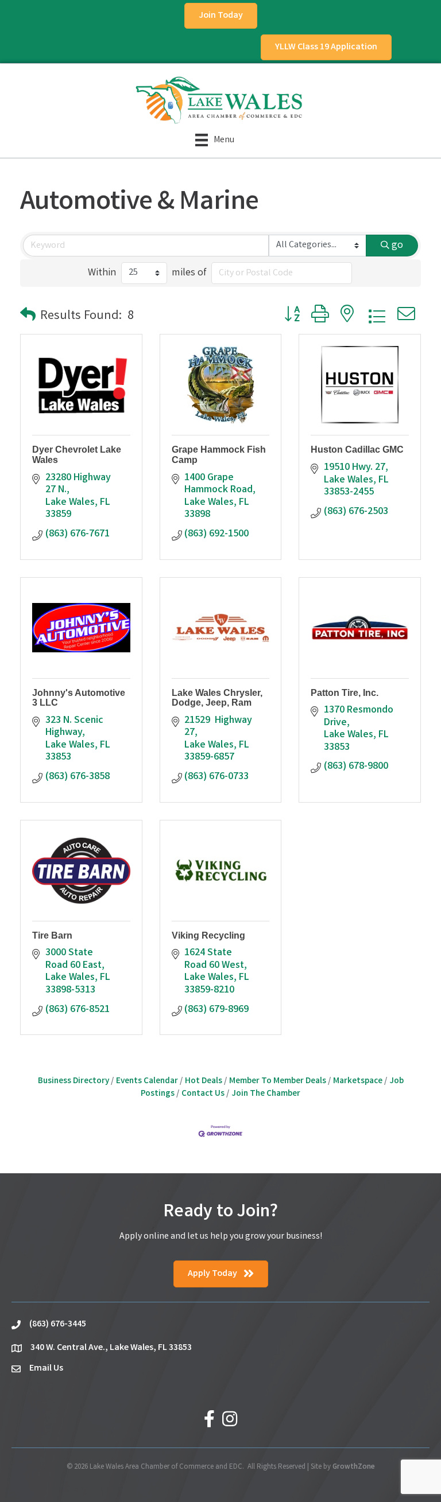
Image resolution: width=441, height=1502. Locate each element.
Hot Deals (203, 1081)
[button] (28, 317)
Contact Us (203, 1094)
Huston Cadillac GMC (357, 449)
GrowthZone (353, 1467)
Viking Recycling (208, 935)
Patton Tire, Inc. (344, 693)
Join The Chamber (265, 1094)
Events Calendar (147, 1081)
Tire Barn (52, 935)
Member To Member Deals (277, 1081)
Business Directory (73, 1081)
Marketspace (357, 1081)
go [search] (397, 245)
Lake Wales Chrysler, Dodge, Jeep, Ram (217, 698)
